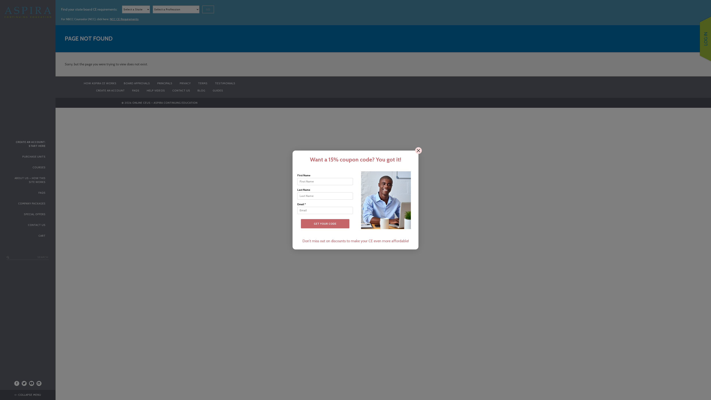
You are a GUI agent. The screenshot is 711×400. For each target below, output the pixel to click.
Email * (301, 204)
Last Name (303, 189)
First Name (303, 175)
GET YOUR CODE (325, 223)
